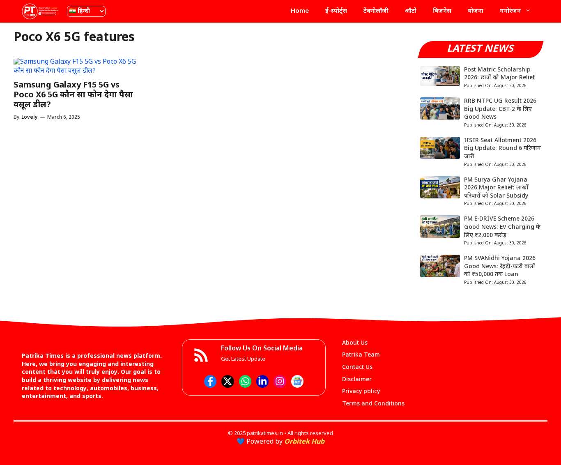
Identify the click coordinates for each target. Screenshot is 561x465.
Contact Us (357, 367)
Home (300, 11)
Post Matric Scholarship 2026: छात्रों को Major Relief (499, 74)
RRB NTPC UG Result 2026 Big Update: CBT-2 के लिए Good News (500, 109)
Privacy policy (361, 392)
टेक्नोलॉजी (376, 11)
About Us (355, 343)
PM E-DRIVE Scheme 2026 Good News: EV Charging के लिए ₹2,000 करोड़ (502, 227)
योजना (475, 11)
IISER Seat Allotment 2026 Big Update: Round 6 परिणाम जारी (502, 149)
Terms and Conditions (373, 404)
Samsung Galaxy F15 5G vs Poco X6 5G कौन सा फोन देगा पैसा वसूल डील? (73, 95)
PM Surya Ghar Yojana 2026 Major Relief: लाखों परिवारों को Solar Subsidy (496, 188)
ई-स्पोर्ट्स (336, 11)
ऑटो (410, 11)
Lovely (29, 117)
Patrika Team (361, 355)
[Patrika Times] (40, 11)
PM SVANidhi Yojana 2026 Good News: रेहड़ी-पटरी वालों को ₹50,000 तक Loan (500, 267)
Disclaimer (357, 380)
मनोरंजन (510, 11)
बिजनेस (442, 11)
